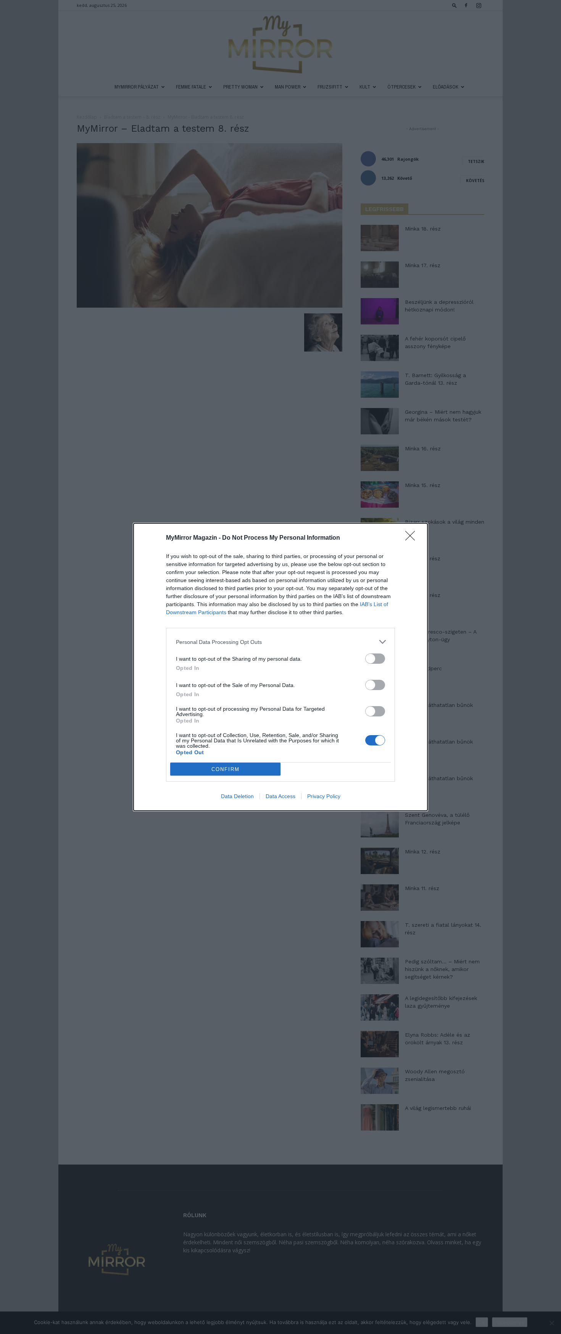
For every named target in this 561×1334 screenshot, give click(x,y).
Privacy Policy (323, 796)
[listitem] (280, 642)
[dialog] (280, 667)
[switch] (375, 658)
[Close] (412, 538)
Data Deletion (237, 796)
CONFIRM (225, 769)
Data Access (280, 796)
